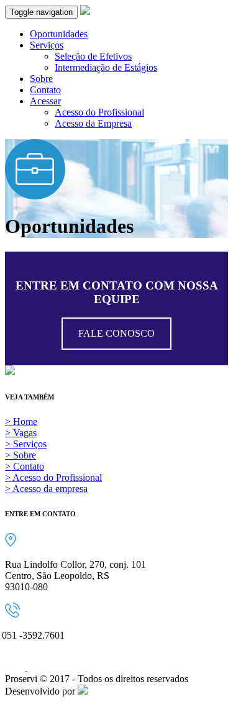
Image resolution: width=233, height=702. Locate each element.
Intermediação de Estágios (106, 67)
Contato (45, 89)
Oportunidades (59, 34)
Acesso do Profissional (99, 112)
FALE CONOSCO (116, 333)
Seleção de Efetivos (93, 56)
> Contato (24, 466)
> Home (21, 421)
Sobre (41, 78)
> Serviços (26, 444)
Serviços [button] (46, 45)
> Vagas (21, 432)
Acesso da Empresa (93, 123)
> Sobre (20, 455)
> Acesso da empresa (46, 488)
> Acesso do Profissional (53, 477)
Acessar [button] (45, 101)
